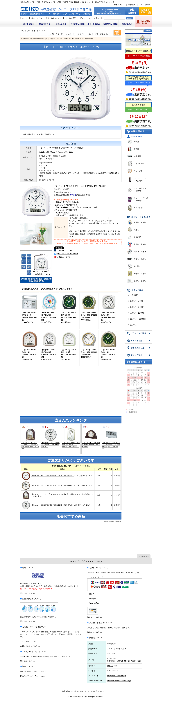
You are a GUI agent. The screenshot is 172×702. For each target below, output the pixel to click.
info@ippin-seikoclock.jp (116, 676)
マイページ (70, 34)
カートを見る (94, 18)
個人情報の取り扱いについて (98, 691)
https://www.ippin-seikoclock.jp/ (119, 681)
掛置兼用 (137, 156)
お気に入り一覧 (56, 34)
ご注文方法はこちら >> (29, 642)
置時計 (136, 149)
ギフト (82, 18)
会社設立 (137, 266)
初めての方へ (36, 18)
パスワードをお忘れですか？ (99, 34)
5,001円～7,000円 (137, 307)
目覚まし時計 (139, 164)
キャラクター (139, 171)
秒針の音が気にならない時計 (43, 38)
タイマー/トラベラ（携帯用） (141, 199)
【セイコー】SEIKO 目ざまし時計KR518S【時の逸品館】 (89, 352)
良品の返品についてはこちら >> (33, 676)
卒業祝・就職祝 (140, 259)
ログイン (81, 34)
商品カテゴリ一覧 (27, 38)
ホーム (25, 18)
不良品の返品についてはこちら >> (33, 671)
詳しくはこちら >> (27, 593)
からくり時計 (139, 208)
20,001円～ (134, 325)
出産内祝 (137, 237)
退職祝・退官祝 (140, 281)
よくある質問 (70, 18)
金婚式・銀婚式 (140, 274)
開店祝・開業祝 (140, 252)
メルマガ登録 (144, 5)
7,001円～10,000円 (137, 313)
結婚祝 (136, 230)
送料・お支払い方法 (54, 18)
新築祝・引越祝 (140, 222)
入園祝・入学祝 (140, 244)
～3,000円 (134, 295)
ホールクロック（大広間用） (140, 179)
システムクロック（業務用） (141, 189)
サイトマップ (119, 5)
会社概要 (131, 5)
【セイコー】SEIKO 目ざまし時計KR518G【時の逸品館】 (89, 315)
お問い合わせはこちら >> (30, 646)
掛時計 (136, 142)
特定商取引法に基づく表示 (72, 691)
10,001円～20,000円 (138, 319)
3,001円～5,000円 (137, 301)
